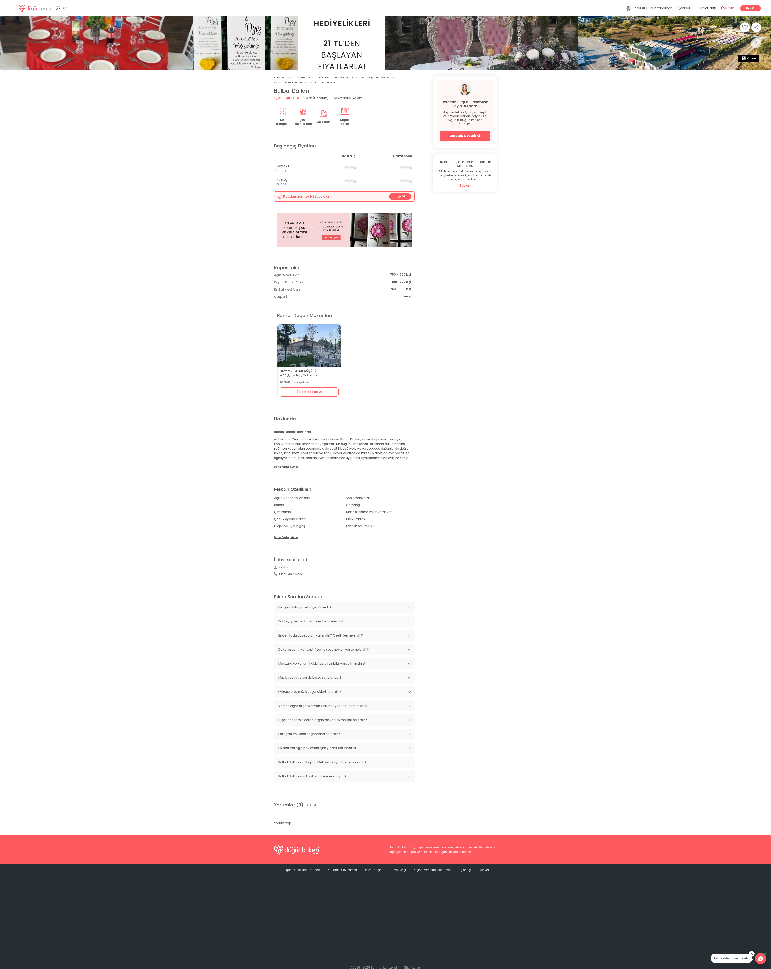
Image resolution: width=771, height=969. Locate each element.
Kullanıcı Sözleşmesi (343, 870)
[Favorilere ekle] (335, 329)
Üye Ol (750, 8)
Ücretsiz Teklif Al (309, 392)
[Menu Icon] (12, 8)
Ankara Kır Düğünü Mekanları (372, 77)
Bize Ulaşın (373, 870)
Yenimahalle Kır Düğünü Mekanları (295, 82)
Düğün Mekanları (302, 77)
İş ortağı (465, 870)
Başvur (465, 185)
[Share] (756, 27)
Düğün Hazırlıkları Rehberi (301, 870)
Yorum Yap (282, 823)
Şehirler (684, 8)
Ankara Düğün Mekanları (334, 77)
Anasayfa (280, 77)
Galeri (751, 58)
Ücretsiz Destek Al (465, 135)
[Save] (745, 27)
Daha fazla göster (286, 467)
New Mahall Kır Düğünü (298, 370)
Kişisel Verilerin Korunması (433, 870)
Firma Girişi (707, 8)
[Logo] (35, 8)
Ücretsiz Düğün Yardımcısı (652, 8)
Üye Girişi (728, 8)
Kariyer (484, 870)
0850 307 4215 (288, 98)
